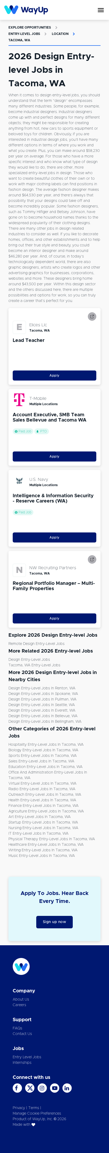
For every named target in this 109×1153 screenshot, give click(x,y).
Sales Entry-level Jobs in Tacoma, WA (41, 761)
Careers (19, 1005)
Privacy (19, 1108)
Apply (54, 375)
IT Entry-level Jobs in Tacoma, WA (38, 833)
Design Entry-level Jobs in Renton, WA (41, 688)
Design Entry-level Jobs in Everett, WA (41, 710)
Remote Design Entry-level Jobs (36, 644)
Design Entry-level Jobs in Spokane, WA (43, 694)
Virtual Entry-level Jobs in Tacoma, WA (42, 783)
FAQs (17, 1028)
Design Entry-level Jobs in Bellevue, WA (43, 716)
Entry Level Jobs (27, 1057)
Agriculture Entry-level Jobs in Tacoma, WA (46, 811)
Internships (22, 1063)
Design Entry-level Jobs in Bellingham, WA (44, 722)
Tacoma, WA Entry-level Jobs (34, 665)
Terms (33, 1108)
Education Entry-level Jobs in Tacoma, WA (45, 767)
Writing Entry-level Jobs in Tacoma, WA (43, 850)
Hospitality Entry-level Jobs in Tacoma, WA (46, 745)
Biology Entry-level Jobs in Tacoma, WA (43, 750)
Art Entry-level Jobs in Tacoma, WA (39, 817)
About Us (21, 999)
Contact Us (22, 1034)
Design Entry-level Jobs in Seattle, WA (41, 705)
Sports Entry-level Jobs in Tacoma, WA (42, 756)
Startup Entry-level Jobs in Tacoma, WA (43, 822)
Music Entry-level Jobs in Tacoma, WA (41, 856)
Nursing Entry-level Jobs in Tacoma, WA (43, 828)
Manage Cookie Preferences (37, 1113)
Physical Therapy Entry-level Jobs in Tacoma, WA (51, 839)
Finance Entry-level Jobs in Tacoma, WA (43, 806)
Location (60, 33)
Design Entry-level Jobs (29, 660)
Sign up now (54, 922)
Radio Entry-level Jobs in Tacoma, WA (41, 789)
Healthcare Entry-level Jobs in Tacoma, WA (46, 845)
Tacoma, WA (19, 40)
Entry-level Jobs (24, 33)
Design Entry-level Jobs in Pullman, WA (42, 699)
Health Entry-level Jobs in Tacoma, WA (42, 800)
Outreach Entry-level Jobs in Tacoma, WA (44, 795)
